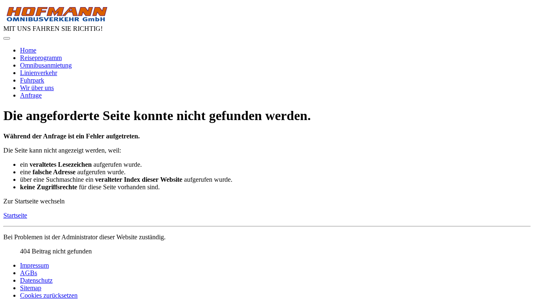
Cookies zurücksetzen (49, 295)
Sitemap (30, 287)
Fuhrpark (32, 80)
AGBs (28, 272)
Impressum (34, 265)
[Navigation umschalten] (6, 38)
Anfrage (31, 95)
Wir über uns (37, 87)
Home (28, 50)
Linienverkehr (38, 72)
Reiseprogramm (41, 57)
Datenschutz (36, 280)
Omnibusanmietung (46, 65)
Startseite (15, 215)
